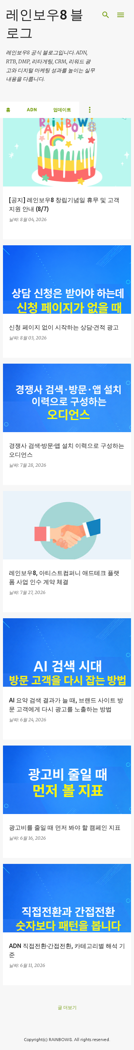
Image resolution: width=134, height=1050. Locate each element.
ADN (32, 109)
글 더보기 (67, 1007)
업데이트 (62, 109)
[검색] (105, 15)
